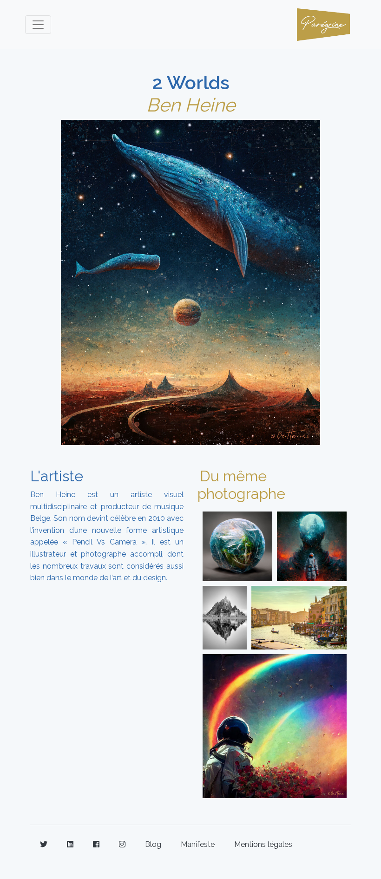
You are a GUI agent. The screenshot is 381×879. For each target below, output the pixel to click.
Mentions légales (263, 844)
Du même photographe (241, 484)
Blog (153, 844)
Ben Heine (190, 105)
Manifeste (198, 844)
